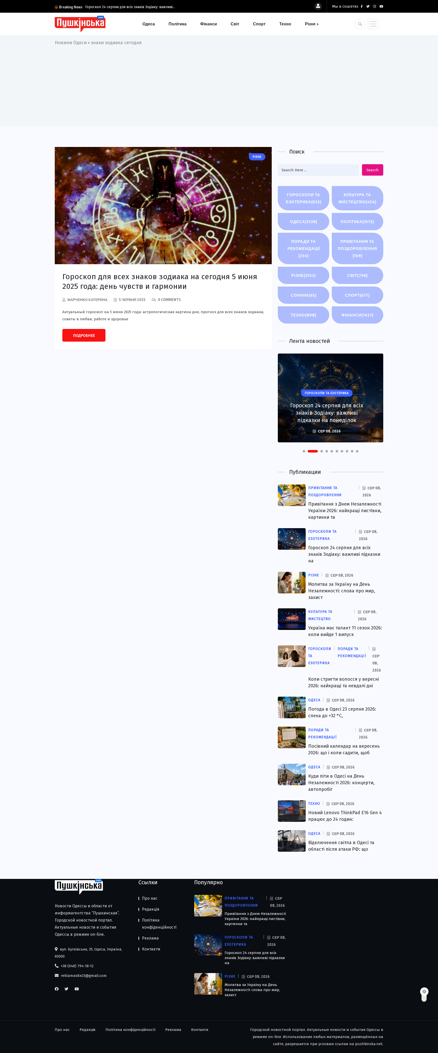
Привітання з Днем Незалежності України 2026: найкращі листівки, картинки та (344, 510)
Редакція (150, 909)
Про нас (149, 898)
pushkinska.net (368, 1044)
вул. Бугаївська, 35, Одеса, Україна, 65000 (88, 953)
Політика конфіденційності (159, 924)
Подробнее (84, 335)
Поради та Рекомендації (303, 248)
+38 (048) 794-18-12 (77, 966)
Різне (310, 23)
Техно (285, 23)
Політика (178, 23)
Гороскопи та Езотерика (303, 198)
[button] (304, 451)
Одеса (148, 23)
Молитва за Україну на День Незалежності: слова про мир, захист (341, 590)
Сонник (304, 295)
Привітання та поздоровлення (357, 248)
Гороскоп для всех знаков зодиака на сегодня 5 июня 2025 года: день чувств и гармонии (159, 281)
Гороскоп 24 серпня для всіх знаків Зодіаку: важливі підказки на (344, 554)
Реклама (150, 938)
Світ (235, 23)
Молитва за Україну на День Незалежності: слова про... (142, 7)
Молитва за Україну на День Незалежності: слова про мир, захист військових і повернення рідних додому (327, 409)
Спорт (259, 23)
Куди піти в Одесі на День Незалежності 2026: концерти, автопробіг (341, 782)
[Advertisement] (219, 84)
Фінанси (208, 23)
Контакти (151, 949)
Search (373, 170)
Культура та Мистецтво (357, 198)
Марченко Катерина (87, 299)
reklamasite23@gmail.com (83, 975)
